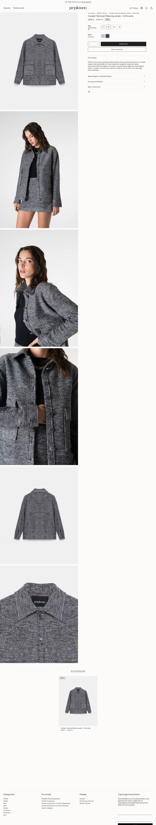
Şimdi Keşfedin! (86, 2)
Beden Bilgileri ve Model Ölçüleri (100, 76)
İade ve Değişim (47, 808)
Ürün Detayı (92, 58)
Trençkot (6, 810)
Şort (5, 815)
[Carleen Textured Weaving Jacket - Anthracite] (78, 701)
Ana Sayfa (91, 13)
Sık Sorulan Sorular (87, 801)
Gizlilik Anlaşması (48, 801)
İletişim (82, 799)
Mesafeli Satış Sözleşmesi (51, 799)
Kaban (5, 808)
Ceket (5, 801)
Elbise (5, 799)
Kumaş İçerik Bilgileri (95, 82)
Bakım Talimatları (94, 87)
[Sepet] (151, 8)
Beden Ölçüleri (85, 803)
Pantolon (6, 813)
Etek (5, 806)
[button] (7, 8)
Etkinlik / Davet (102, 13)
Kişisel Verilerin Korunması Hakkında (55, 806)
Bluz (5, 803)
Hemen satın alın (117, 49)
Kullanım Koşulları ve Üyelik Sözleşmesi (56, 803)
